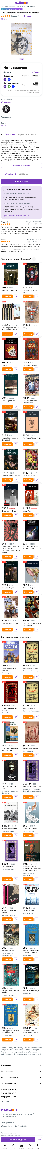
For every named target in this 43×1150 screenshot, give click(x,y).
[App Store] (6, 1126)
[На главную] (21, 4)
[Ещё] (39, 1139)
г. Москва (35, 72)
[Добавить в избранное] (16, 296)
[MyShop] (9, 1111)
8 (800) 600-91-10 (9, 1090)
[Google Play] (21, 1126)
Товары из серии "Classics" (16, 259)
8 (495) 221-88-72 (9, 1093)
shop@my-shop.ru (9, 1097)
